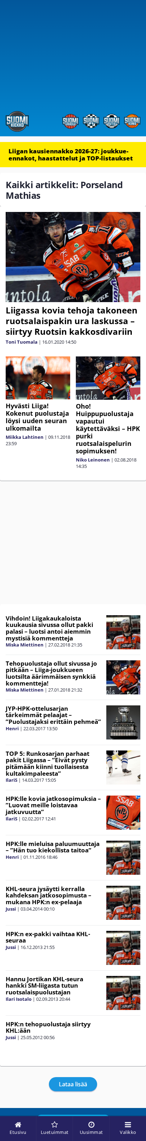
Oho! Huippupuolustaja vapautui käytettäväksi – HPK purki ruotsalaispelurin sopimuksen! (108, 428)
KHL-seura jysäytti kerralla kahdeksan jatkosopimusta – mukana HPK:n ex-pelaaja (48, 895)
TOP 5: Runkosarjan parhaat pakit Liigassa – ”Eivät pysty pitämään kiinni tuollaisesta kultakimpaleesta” (47, 763)
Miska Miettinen (25, 645)
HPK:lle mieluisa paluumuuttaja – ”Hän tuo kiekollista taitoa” (53, 847)
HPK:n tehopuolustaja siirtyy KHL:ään (48, 1027)
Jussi (11, 909)
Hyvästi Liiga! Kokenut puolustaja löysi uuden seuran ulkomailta (37, 417)
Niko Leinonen (93, 460)
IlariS (11, 780)
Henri (12, 728)
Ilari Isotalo (19, 999)
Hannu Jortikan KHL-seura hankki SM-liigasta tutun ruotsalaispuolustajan (44, 985)
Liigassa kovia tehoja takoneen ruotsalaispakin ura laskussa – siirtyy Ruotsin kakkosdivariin (71, 320)
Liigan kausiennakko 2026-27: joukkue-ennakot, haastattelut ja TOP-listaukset (71, 154)
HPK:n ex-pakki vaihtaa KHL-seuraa (48, 937)
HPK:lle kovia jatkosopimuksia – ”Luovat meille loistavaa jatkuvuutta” (53, 805)
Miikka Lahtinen (25, 437)
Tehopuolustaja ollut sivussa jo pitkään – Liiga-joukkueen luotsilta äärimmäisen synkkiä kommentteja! (51, 673)
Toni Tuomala (22, 342)
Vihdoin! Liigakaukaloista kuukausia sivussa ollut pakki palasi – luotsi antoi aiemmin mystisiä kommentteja (49, 628)
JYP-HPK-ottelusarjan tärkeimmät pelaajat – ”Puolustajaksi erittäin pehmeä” (53, 715)
